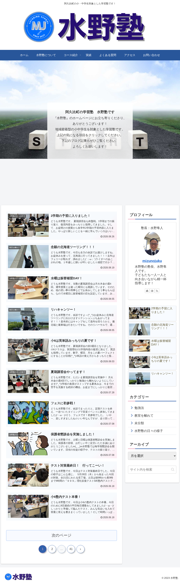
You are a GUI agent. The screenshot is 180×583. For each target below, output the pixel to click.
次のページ (62, 535)
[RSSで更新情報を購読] (157, 290)
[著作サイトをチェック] (147, 290)
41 (71, 549)
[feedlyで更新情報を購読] (152, 290)
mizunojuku (152, 261)
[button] (173, 469)
